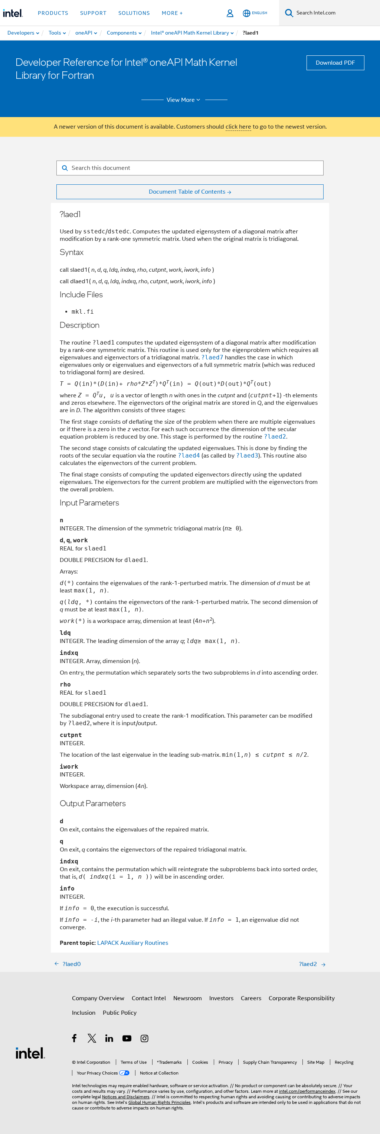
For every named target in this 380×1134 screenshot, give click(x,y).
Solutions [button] (134, 13)
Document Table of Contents (187, 192)
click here (238, 126)
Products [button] (53, 13)
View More (181, 100)
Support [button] (93, 13)
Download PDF (335, 63)
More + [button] (172, 13)
